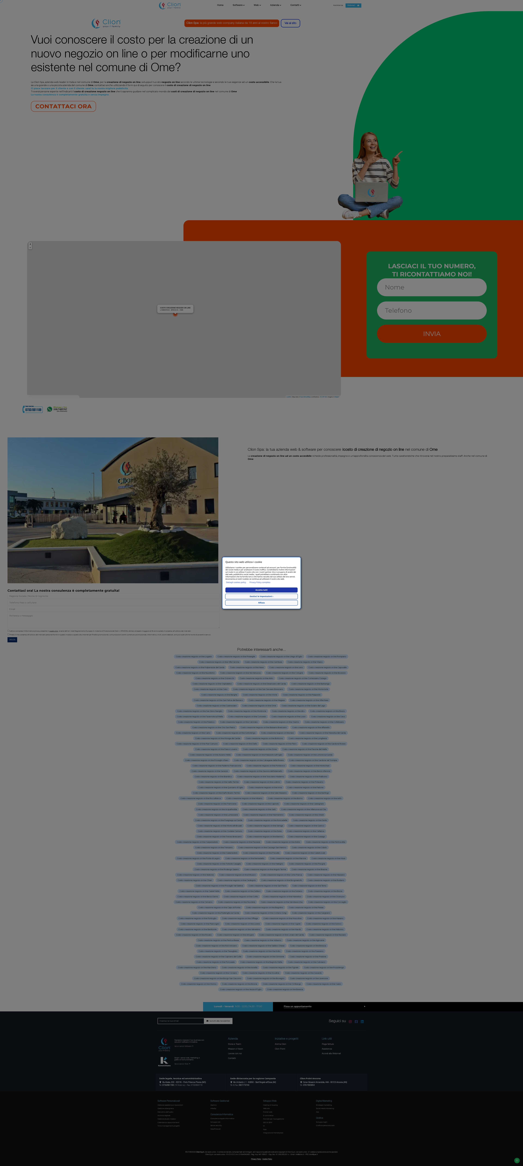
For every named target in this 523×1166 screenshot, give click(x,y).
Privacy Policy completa (260, 582)
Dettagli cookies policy (236, 582)
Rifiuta (261, 603)
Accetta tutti (261, 590)
